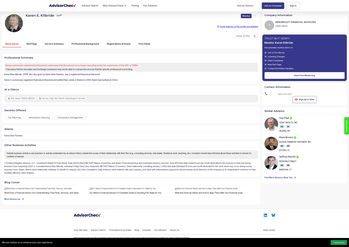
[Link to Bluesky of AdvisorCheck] (273, 215)
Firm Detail (144, 43)
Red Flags (32, 43)
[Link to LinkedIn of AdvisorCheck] (265, 215)
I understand (338, 242)
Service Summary (54, 43)
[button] (282, 126)
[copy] (255, 36)
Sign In (293, 6)
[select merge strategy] (255, 16)
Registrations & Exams (119, 43)
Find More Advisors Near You (278, 177)
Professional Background (85, 43)
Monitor (246, 16)
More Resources (12, 199)
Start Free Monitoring (304, 75)
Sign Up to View (306, 99)
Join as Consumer (273, 6)
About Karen (12, 43)
